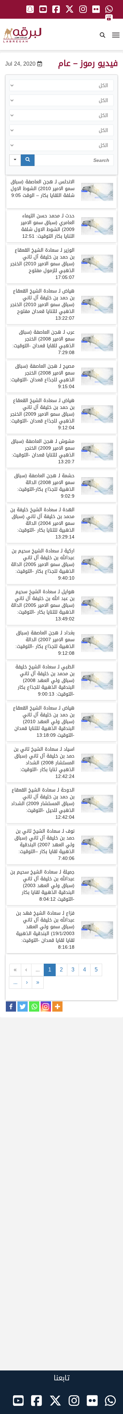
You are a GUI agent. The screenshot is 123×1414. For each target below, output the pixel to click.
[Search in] (15, 160)
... (38, 969)
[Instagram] (46, 1006)
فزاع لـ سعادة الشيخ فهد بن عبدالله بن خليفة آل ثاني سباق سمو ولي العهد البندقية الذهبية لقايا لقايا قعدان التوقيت (45, 930)
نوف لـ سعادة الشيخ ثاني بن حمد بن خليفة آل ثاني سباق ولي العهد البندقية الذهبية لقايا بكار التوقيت (44, 845)
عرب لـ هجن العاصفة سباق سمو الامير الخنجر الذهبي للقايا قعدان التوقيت (43, 342)
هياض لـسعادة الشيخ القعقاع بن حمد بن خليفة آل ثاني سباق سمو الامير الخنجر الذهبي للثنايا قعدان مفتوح (42, 304)
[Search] (28, 160)
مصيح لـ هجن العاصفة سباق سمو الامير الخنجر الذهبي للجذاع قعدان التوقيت (42, 376)
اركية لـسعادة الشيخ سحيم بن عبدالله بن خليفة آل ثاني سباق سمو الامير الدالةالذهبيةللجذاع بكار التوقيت (42, 564)
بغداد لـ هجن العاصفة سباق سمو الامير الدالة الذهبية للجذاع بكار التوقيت (44, 643)
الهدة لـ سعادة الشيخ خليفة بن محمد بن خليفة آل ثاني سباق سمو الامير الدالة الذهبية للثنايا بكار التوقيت (42, 523)
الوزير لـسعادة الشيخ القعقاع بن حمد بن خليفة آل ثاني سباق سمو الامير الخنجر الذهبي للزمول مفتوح (42, 264)
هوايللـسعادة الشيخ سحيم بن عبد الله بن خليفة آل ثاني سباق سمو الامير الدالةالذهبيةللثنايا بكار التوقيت (42, 605)
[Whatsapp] (34, 1006)
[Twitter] (22, 1006)
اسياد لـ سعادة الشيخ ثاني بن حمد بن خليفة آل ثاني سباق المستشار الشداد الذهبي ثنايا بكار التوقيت (44, 763)
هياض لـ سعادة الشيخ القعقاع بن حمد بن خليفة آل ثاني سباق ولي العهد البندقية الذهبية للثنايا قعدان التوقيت (43, 721)
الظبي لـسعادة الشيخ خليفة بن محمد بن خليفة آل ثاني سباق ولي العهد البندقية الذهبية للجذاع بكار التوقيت (44, 680)
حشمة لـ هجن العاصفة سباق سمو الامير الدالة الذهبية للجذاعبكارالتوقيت (44, 486)
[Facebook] (11, 1006)
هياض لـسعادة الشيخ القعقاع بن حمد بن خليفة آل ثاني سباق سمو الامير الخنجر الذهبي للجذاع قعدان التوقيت (42, 414)
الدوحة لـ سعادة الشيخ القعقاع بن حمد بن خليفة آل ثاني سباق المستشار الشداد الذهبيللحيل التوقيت (42, 803)
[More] (57, 1006)
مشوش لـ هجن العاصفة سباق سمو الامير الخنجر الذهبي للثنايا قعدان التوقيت (42, 451)
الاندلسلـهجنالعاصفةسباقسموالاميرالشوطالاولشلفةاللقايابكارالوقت (42, 188)
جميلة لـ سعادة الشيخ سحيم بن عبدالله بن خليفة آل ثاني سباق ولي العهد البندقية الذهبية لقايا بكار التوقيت (42, 885)
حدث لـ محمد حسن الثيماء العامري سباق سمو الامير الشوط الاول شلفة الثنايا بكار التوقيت (47, 226)
